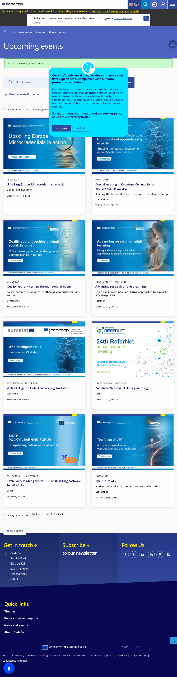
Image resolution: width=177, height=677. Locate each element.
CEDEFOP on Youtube (142, 554)
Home (5, 32)
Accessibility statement (23, 655)
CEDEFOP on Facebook (125, 554)
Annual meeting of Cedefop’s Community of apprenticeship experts (124, 186)
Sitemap (22, 660)
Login (154, 4)
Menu (172, 4)
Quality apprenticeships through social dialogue (39, 286)
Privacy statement (117, 655)
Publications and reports (21, 618)
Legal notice (9, 660)
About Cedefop (14, 632)
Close (146, 18)
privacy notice (80, 117)
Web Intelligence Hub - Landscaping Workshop (38, 388)
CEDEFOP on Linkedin (151, 554)
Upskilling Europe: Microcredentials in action (36, 184)
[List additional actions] (138, 4)
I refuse (81, 128)
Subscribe (73, 545)
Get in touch (18, 545)
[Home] (12, 4)
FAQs (6, 655)
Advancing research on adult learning (120, 286)
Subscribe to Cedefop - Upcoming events (172, 44)
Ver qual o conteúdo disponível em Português (115, 11)
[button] (9, 668)
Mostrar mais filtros (22, 94)
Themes (10, 611)
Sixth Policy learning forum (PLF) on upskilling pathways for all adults (44, 483)
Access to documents (75, 655)
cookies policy (112, 113)
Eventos (40, 32)
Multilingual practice (49, 655)
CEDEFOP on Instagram (159, 554)
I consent (62, 128)
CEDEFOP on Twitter (134, 554)
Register (163, 4)
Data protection (138, 655)
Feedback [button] (173, 640)
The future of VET (107, 481)
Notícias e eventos (22, 32)
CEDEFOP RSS (168, 554)
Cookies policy (97, 655)
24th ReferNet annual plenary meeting (121, 388)
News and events (16, 625)
